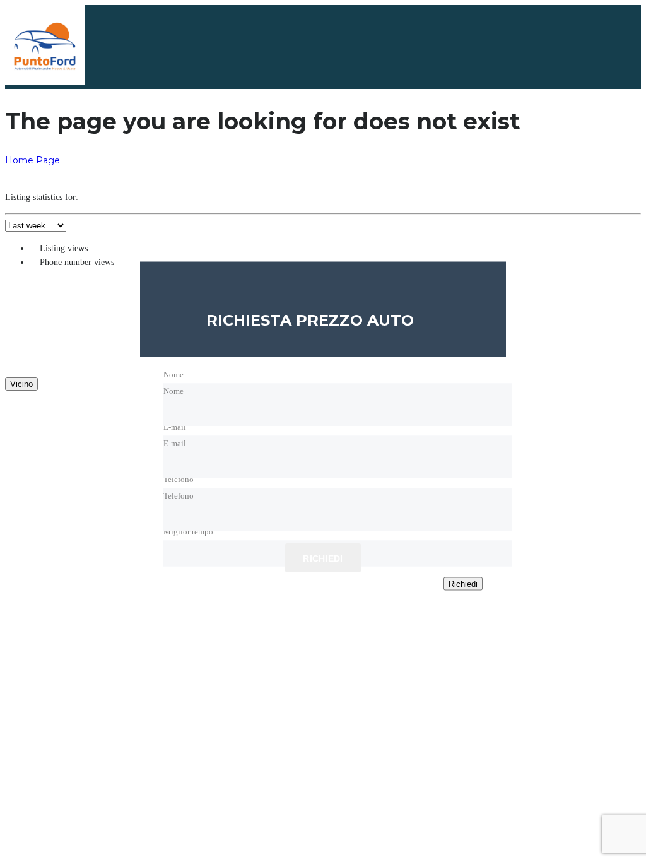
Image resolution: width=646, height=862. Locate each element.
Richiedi (463, 584)
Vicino (21, 384)
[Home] (45, 81)
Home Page (32, 160)
